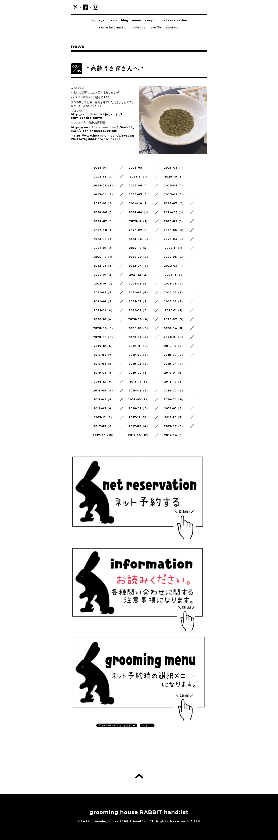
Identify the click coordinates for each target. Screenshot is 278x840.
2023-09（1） (174, 221)
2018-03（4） (103, 408)
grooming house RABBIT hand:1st (139, 812)
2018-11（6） (139, 381)
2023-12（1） (139, 221)
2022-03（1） (174, 265)
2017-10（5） (174, 417)
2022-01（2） (104, 274)
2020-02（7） (139, 337)
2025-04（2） (104, 194)
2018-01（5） (174, 408)
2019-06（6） (103, 363)
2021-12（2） (139, 274)
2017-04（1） (174, 435)
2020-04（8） (174, 328)
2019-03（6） (103, 372)
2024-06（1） (103, 212)
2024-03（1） (174, 212)
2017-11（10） (139, 417)
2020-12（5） (139, 310)
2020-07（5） (174, 319)
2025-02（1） (174, 194)
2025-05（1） (174, 185)
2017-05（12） (139, 435)
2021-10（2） (104, 283)
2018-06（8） (103, 399)
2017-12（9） (104, 417)
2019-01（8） (174, 372)
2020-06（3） (104, 328)
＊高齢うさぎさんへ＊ (115, 68)
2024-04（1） (139, 212)
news (113, 20)
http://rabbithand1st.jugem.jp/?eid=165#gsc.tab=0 (97, 116)
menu (136, 20)
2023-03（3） (174, 239)
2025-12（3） (104, 176)
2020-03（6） (104, 337)
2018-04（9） (174, 399)
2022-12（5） (139, 248)
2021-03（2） (139, 301)
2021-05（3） (174, 292)
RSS (197, 821)
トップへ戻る (139, 776)
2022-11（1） (174, 248)
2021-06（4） (139, 292)
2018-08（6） (139, 390)
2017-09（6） (103, 426)
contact (172, 27)
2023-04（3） (139, 239)
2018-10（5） (174, 381)
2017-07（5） (174, 426)
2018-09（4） (103, 390)
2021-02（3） (174, 301)
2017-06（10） (104, 435)
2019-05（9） (139, 363)
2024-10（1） (139, 203)
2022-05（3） (103, 265)
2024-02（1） (103, 221)
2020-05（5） (139, 328)
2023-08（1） (104, 230)
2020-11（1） (174, 310)
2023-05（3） (103, 239)
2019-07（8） (174, 355)
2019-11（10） (139, 346)
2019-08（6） (139, 355)
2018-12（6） (104, 381)
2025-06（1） (139, 185)
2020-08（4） (139, 319)
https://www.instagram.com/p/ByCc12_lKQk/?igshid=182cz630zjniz (102, 129)
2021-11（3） (174, 274)
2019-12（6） (104, 346)
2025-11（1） (139, 176)
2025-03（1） (139, 194)
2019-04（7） (174, 363)
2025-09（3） (103, 185)
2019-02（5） (139, 372)
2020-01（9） (174, 337)
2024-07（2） (174, 203)
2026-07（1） (103, 167)
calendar (139, 27)
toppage (98, 20)
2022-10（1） (104, 257)
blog (124, 20)
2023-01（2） (104, 248)
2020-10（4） (103, 319)
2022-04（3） (139, 265)
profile (156, 27)
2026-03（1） (174, 167)
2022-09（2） (139, 257)
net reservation (174, 20)
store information (114, 27)
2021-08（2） (174, 283)
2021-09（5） (139, 283)
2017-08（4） (139, 426)
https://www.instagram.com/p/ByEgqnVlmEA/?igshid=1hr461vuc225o (102, 137)
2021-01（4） (104, 310)
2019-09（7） (103, 355)
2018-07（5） (174, 390)
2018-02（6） (139, 408)
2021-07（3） (104, 292)
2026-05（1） (139, 167)
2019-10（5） (174, 346)
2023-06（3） (174, 230)
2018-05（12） (139, 399)
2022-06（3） (174, 257)
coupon (151, 20)
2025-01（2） (104, 203)
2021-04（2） (103, 301)
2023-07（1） (139, 230)
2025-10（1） (174, 176)
